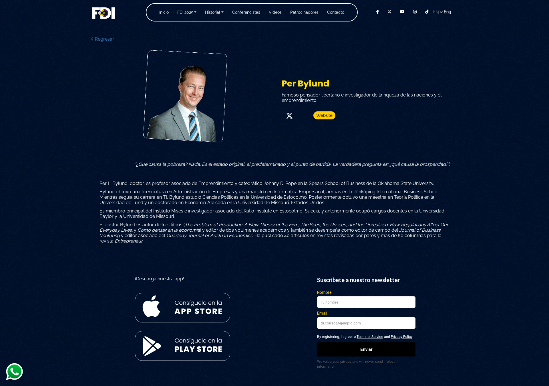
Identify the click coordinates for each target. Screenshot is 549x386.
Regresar (104, 39)
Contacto (335, 12)
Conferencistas (246, 12)
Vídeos (275, 12)
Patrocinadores (304, 12)
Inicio (164, 12)
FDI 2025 (185, 12)
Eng (447, 11)
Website (324, 115)
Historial (212, 12)
